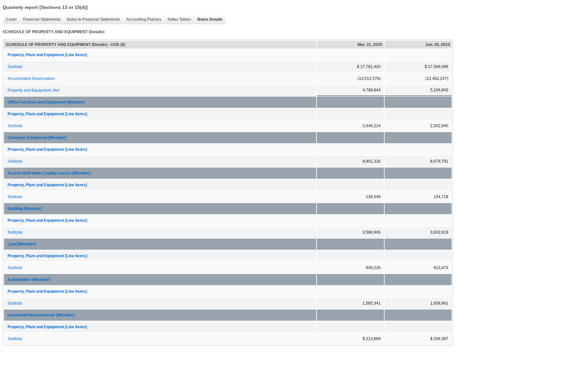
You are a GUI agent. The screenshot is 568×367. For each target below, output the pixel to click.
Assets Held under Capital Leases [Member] (49, 173)
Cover (10, 19)
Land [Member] (22, 244)
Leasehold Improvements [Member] (41, 315)
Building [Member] (25, 209)
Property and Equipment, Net (33, 90)
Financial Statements (40, 19)
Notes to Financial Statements (91, 19)
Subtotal (15, 67)
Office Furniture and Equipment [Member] (46, 102)
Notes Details (208, 19)
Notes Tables (177, 19)
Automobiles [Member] (29, 280)
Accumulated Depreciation (31, 78)
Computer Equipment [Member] (37, 138)
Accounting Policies (142, 19)
